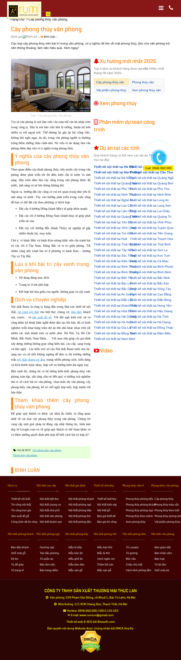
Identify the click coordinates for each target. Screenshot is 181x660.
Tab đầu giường (49, 553)
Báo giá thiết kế (106, 516)
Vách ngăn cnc (106, 558)
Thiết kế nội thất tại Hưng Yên (151, 305)
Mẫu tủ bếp (75, 547)
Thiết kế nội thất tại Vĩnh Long (115, 228)
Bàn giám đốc (163, 547)
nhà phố (76, 312)
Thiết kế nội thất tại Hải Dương (115, 316)
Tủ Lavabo (132, 547)
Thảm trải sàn (105, 564)
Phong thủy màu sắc (167, 504)
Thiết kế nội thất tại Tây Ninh (114, 250)
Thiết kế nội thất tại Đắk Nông (150, 300)
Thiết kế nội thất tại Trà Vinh (113, 233)
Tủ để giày (17, 564)
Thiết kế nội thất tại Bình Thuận (116, 266)
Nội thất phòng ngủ (79, 504)
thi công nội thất (28, 312)
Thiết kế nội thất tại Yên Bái (113, 222)
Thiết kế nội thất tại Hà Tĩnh (149, 316)
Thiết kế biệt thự (106, 499)
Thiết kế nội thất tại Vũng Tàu (150, 289)
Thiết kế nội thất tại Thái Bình (150, 244)
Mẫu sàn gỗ (75, 570)
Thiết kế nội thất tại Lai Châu (150, 211)
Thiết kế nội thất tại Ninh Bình (150, 194)
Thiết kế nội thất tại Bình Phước (152, 266)
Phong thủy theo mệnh (139, 516)
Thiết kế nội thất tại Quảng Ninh (116, 216)
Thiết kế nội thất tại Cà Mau (149, 261)
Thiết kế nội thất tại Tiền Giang (151, 233)
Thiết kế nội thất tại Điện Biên (150, 333)
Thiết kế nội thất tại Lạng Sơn (150, 205)
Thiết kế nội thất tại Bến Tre (113, 278)
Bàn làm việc (47, 564)
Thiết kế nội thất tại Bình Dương (116, 272)
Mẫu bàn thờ (104, 547)
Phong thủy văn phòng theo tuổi (143, 84)
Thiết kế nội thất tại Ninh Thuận (116, 194)
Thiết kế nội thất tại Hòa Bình (114, 311)
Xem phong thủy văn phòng (146, 92)
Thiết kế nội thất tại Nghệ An (113, 200)
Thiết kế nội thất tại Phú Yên (113, 189)
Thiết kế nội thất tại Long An (149, 200)
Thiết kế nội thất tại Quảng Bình (152, 183)
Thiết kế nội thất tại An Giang (114, 294)
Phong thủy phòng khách (141, 504)
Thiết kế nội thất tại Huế (110, 239)
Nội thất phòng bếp (79, 510)
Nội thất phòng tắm (79, 521)
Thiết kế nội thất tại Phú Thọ (149, 189)
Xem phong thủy (135, 521)
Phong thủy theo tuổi (167, 510)
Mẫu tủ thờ (103, 553)
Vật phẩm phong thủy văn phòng (111, 92)
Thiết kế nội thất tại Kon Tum (150, 255)
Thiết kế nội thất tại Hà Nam (113, 322)
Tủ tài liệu (160, 564)
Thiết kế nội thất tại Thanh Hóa (151, 239)
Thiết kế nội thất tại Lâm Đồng (115, 211)
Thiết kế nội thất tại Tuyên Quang (153, 228)
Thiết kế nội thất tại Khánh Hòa (115, 305)
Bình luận (49, 36)
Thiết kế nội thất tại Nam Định (114, 339)
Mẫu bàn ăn (75, 553)
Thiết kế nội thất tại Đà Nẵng (114, 178)
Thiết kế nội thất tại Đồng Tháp (151, 327)
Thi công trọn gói (21, 510)
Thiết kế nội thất (20, 499)
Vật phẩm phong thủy (167, 521)
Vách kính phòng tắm (138, 570)
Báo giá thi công (107, 521)
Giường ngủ (47, 547)
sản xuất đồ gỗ (41, 317)
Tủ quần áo (46, 558)
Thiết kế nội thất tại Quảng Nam (116, 183)
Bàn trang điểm (49, 570)
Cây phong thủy (164, 499)
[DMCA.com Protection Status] (90, 641)
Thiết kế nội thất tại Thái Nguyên (116, 244)
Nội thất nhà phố (50, 510)
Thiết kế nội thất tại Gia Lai (112, 327)
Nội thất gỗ (103, 510)
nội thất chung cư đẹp (31, 359)
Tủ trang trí (17, 570)
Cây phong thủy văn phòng (46, 450)
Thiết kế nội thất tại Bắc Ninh (150, 278)
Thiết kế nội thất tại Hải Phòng (117, 172)
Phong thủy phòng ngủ (139, 510)
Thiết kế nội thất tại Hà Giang (150, 322)
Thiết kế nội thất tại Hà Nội (114, 167)
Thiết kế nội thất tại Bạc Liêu (114, 283)
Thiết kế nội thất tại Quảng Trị (150, 216)
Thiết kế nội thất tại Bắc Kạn (149, 283)
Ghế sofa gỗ (18, 553)
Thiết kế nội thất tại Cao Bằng (150, 294)
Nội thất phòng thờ (79, 516)
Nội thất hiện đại (107, 504)
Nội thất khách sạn (51, 521)
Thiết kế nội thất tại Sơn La (149, 250)
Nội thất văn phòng (51, 516)
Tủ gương (132, 553)
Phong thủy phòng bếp (139, 499)
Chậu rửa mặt (134, 564)
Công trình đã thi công (24, 521)
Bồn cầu (131, 558)
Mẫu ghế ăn (75, 558)
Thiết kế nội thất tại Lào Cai (113, 205)
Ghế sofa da (162, 570)
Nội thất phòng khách (81, 499)
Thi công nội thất (21, 504)
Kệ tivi (14, 558)
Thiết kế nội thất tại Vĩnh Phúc (151, 222)
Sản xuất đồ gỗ (20, 516)
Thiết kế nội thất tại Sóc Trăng (115, 255)
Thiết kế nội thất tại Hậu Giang (151, 311)
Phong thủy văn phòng (25, 455)
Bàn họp (160, 558)
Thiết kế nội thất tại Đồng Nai (114, 333)
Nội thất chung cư (50, 504)
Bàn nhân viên (163, 553)
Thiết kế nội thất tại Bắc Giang (115, 289)
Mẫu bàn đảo (76, 564)
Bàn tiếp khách (20, 547)
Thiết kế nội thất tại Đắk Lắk (113, 300)
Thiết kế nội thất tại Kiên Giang (115, 261)
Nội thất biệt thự (49, 499)
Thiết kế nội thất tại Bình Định (150, 272)
